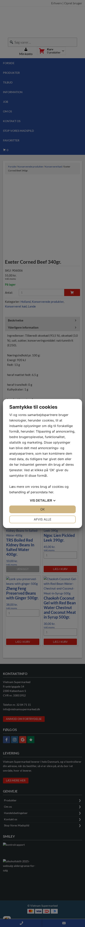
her (51, 492)
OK (42, 509)
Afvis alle (42, 519)
